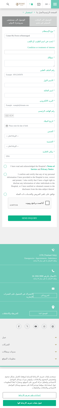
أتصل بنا (39, 12)
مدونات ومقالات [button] (9, 352)
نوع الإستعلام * (48, 31)
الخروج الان (45, 295)
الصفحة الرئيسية (50, 12)
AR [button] (46, 4)
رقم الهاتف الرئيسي (46, 111)
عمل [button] (4, 337)
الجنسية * (51, 142)
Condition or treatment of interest (41, 47)
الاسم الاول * (49, 80)
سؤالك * (51, 57)
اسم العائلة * (49, 91)
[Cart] (38, 4)
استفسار (28, 12)
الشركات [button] (6, 345)
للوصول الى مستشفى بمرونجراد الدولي (16, 21)
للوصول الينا (43, 313)
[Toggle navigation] (55, 4)
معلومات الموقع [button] (8, 359)
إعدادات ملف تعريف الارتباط (29, 395)
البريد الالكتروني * (47, 101)
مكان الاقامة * (49, 152)
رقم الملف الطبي (47, 70)
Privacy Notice (47, 169)
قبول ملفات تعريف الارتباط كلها (29, 403)
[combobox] (9, 116)
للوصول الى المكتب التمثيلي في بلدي (43, 21)
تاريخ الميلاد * (49, 121)
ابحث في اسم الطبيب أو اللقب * (41, 41)
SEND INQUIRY (29, 218)
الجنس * (51, 131)
